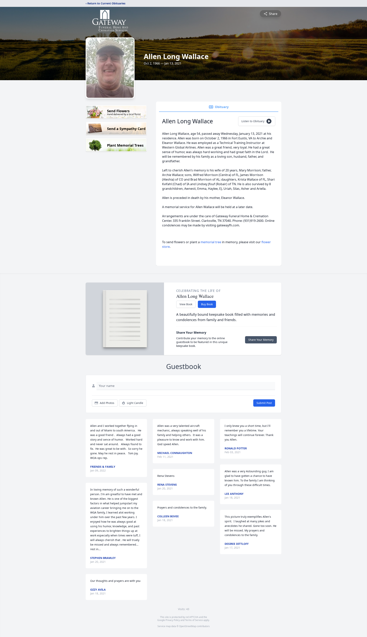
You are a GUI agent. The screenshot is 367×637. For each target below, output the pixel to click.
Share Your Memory (261, 340)
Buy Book (207, 304)
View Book (185, 304)
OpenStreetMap (187, 626)
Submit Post (264, 403)
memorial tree (211, 242)
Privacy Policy (173, 620)
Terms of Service (194, 620)
